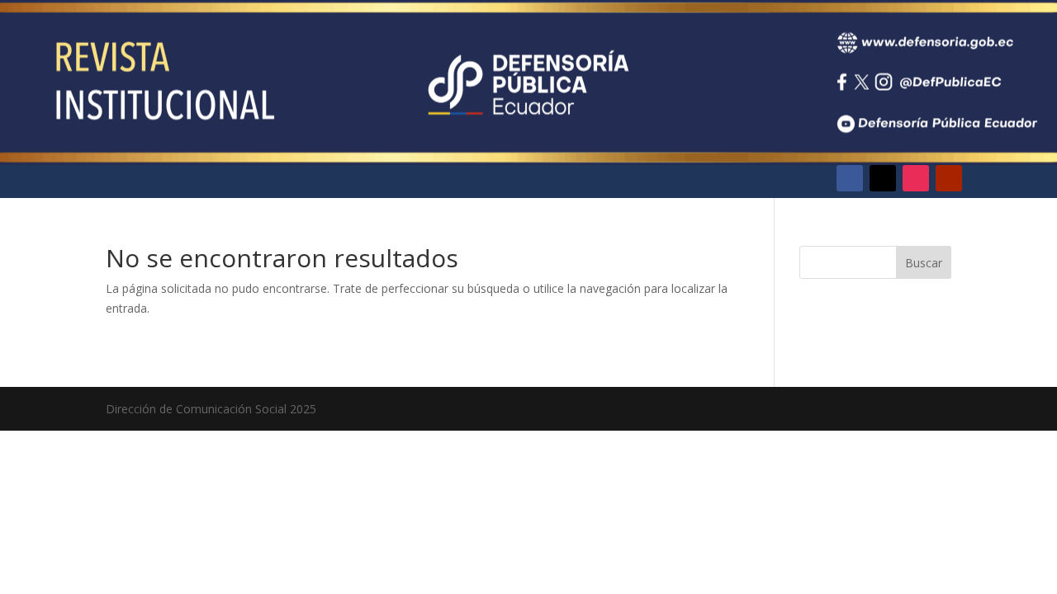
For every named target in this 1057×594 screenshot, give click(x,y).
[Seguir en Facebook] (850, 178)
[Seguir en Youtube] (949, 178)
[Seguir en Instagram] (916, 178)
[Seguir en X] (883, 178)
